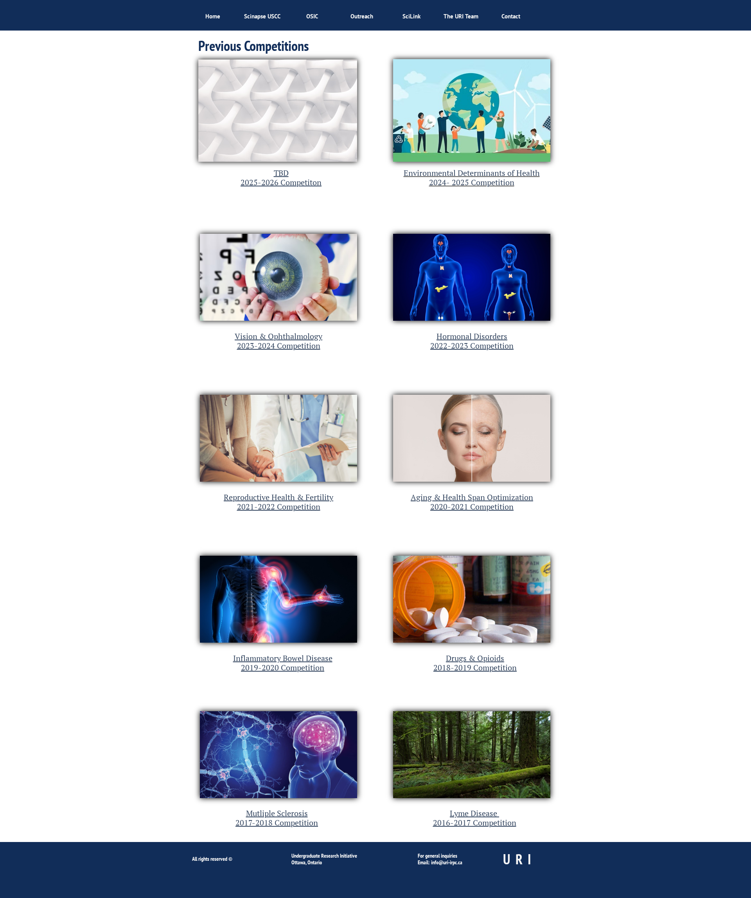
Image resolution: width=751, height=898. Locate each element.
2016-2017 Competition (474, 822)
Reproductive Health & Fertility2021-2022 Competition (278, 502)
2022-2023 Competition (472, 345)
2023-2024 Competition (278, 345)
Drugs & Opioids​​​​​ (475, 658)
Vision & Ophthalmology (278, 336)
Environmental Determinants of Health (472, 173)
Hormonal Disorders (472, 336)
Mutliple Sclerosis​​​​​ (277, 813)
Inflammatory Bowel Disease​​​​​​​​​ (282, 658)
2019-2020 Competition (282, 667)
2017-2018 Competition (276, 822)
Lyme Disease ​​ (474, 813)
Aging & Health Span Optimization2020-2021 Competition (472, 502)
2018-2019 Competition (475, 667)
